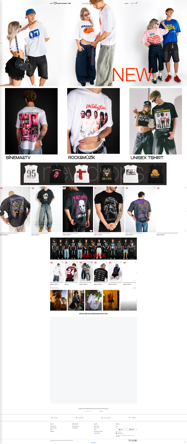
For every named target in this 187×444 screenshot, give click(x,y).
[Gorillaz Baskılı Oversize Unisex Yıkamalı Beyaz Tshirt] (57, 271)
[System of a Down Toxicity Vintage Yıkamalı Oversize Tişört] (140, 209)
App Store (121, 429)
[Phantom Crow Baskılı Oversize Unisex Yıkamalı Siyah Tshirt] (78, 209)
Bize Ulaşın (118, 423)
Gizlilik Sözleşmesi (53, 426)
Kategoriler (96, 423)
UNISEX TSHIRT (96, 426)
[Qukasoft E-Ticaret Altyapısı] (93, 443)
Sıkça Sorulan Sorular (75, 426)
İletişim (51, 429)
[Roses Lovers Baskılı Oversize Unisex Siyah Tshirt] (101, 271)
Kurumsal (51, 423)
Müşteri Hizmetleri (75, 423)
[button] (136, 3)
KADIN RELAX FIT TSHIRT (98, 431)
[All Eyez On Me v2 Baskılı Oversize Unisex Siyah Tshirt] (46, 209)
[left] (50, 273)
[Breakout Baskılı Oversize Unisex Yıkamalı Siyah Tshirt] (130, 268)
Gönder (102, 411)
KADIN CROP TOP (97, 433)
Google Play (132, 429)
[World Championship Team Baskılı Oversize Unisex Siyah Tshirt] (71, 271)
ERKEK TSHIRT (96, 427)
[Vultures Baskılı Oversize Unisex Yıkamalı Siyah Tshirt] (15, 209)
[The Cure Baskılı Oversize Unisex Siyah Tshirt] (86, 271)
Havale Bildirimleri (75, 427)
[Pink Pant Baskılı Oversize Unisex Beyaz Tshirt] (115, 271)
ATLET (95, 429)
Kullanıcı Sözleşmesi (53, 427)
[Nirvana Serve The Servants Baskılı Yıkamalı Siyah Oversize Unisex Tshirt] (109, 209)
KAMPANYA (52, 431)
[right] (137, 273)
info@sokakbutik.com (120, 433)
